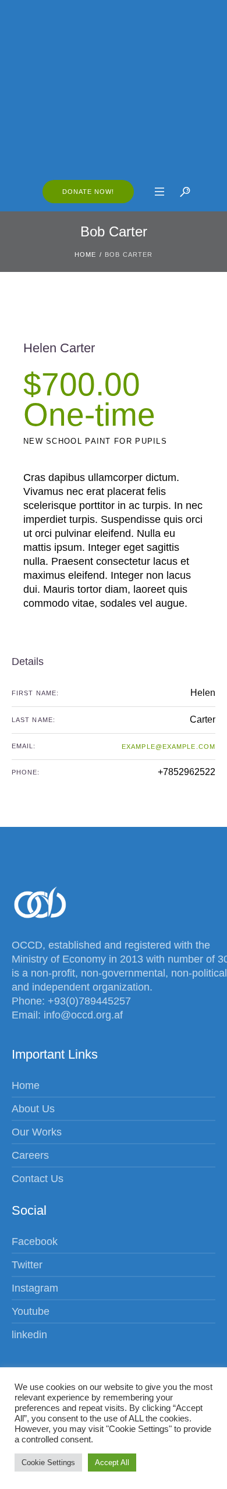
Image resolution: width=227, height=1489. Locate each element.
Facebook (35, 1241)
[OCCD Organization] (113, 88)
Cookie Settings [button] (48, 1462)
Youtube (30, 1311)
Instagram (35, 1288)
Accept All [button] (112, 1462)
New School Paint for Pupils (95, 441)
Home (85, 254)
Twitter (27, 1265)
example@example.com (168, 746)
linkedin (29, 1335)
